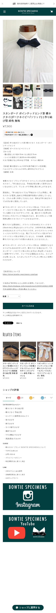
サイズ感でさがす (13, 427)
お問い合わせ (10, 454)
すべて (8, 398)
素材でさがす (11, 431)
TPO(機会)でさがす (14, 435)
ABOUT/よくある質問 (14, 471)
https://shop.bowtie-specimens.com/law (20, 274)
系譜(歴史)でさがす (13, 439)
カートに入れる (28, 306)
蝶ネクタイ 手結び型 (14, 412)
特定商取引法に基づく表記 (15, 461)
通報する (19, 323)
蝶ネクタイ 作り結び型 (15, 408)
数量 (4, 296)
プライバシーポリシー (14, 458)
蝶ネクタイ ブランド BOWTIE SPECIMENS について (26, 447)
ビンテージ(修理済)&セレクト (17, 416)
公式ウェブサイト (12, 478)
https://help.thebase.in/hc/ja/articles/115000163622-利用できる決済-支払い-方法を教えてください (28, 287)
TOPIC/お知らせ (12, 451)
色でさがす (10, 420)
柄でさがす (10, 424)
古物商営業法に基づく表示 (15, 474)
